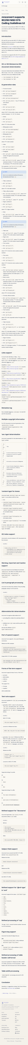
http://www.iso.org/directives (14, 373)
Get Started (4, 1014)
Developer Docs (5, 1027)
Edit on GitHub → (13, 993)
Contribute (17, 1031)
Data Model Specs (6, 1029)
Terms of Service (10, 1041)
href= (4, 378)
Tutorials (4, 1020)
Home (3, 10)
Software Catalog (5, 1031)
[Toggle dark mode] (22, 2)
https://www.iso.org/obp (12, 366)
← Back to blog (5, 993)
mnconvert (10, 46)
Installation (4, 1016)
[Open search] (19, 2)
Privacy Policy (18, 1041)
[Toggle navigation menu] (25, 2)
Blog (7, 10)
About (16, 1029)
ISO (16, 1016)
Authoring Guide (5, 1018)
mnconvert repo (11, 988)
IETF (16, 1022)
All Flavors (17, 1014)
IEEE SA (16, 1020)
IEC (16, 1018)
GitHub (18, 1033)
